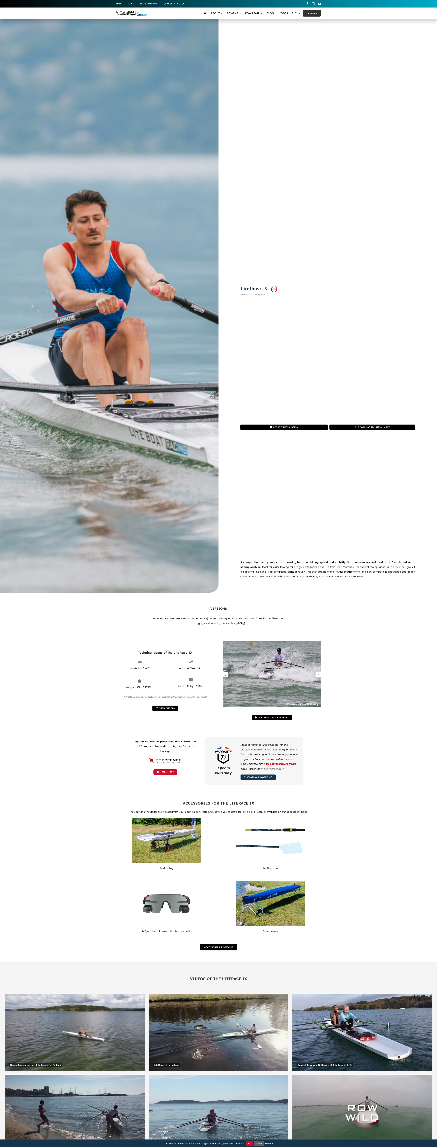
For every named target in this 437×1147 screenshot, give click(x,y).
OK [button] (249, 1143)
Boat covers (270, 931)
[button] (225, 674)
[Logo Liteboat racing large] (131, 12)
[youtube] (319, 3)
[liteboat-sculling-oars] (270, 819)
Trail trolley (166, 868)
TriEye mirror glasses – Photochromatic (166, 931)
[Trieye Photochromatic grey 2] (166, 882)
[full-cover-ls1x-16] (270, 882)
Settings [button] (269, 1143)
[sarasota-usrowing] (272, 674)
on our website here (272, 768)
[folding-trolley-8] (166, 819)
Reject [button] (259, 1143)
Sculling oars (270, 868)
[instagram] (313, 3)
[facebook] (307, 3)
